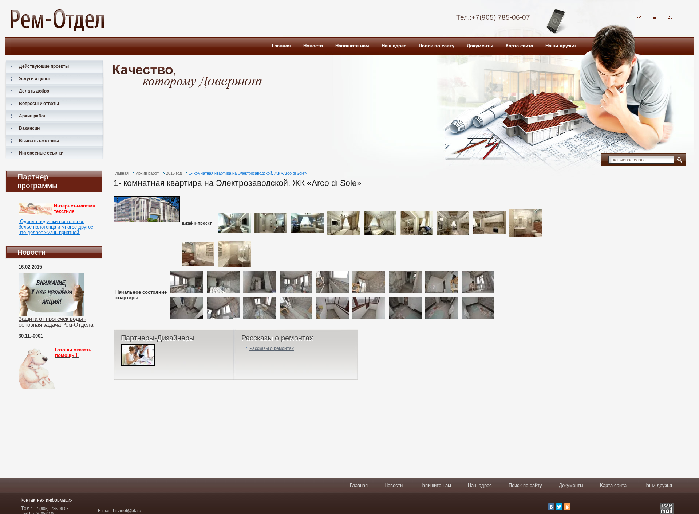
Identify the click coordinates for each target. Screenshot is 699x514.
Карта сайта (613, 485)
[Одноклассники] (567, 506)
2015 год (174, 173)
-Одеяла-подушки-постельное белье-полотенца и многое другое (56, 224)
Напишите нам (435, 485)
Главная (121, 173)
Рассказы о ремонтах (271, 348)
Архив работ (147, 173)
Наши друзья (657, 485)
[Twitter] (559, 506)
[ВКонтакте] (551, 506)
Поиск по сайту (525, 485)
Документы (571, 485)
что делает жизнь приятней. (49, 232)
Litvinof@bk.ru (127, 510)
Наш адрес (480, 485)
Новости (393, 485)
